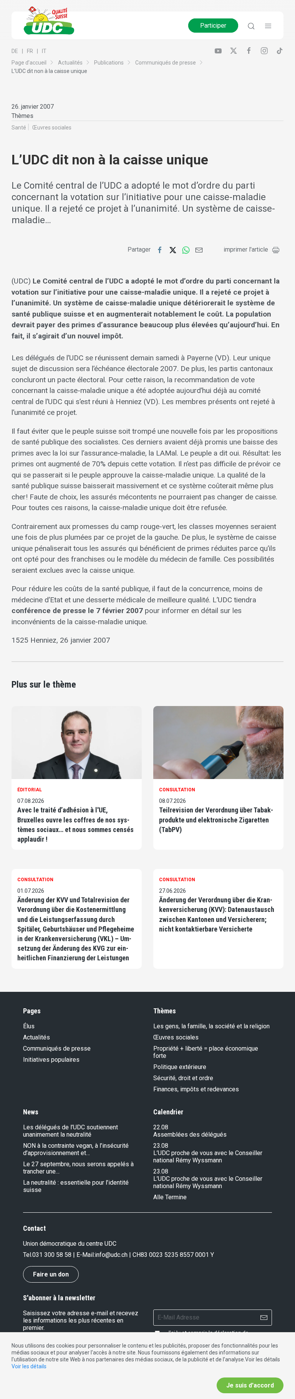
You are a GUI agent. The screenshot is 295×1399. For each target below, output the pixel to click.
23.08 (160, 1145)
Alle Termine (170, 1197)
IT (44, 51)
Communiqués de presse (165, 63)
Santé (19, 127)
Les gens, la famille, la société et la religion (211, 1026)
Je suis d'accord (250, 1385)
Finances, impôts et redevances (196, 1089)
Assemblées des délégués (190, 1134)
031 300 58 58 (51, 1254)
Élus (29, 1026)
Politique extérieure (179, 1067)
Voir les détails (29, 1366)
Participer (213, 25)
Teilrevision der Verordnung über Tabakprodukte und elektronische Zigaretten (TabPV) (216, 819)
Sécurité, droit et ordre (183, 1078)
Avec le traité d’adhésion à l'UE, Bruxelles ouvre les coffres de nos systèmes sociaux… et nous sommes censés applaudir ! (75, 824)
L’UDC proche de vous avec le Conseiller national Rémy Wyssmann (207, 1156)
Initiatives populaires (51, 1059)
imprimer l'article (246, 249)
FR (30, 51)
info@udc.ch (111, 1254)
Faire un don (51, 1274)
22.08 (160, 1127)
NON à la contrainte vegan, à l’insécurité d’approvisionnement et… (76, 1149)
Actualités (70, 63)
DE (15, 51)
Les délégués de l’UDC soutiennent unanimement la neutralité (70, 1131)
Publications (109, 63)
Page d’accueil (29, 63)
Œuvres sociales (51, 127)
